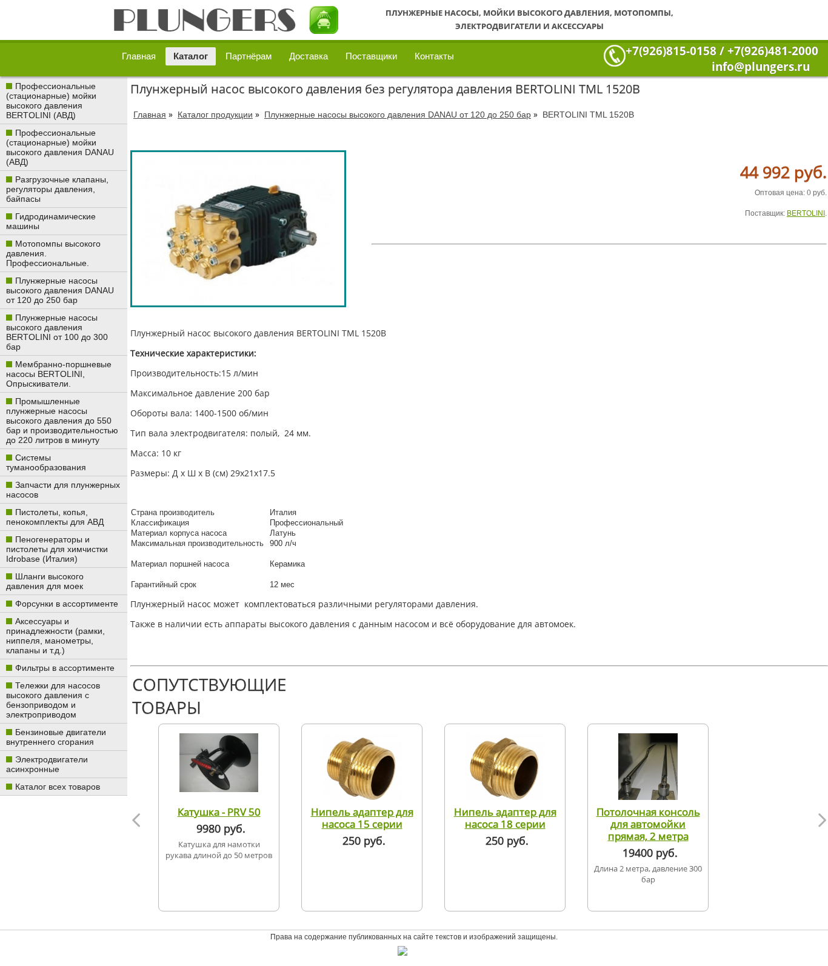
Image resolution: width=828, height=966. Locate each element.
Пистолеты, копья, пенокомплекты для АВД (55, 517)
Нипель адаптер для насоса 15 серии (362, 817)
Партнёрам (248, 56)
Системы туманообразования (46, 462)
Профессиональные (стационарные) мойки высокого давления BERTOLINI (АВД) (51, 100)
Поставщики (371, 56)
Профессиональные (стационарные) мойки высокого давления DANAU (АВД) (60, 147)
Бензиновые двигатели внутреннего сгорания (56, 737)
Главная (139, 56)
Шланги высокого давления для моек (45, 581)
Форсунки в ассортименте (66, 603)
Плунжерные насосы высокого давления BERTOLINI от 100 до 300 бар (57, 332)
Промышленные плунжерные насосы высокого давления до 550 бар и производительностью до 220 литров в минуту (62, 420)
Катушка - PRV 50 (219, 811)
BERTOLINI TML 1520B (588, 114)
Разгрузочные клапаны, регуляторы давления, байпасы (57, 189)
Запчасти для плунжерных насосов (63, 489)
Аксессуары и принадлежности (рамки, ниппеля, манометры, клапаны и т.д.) (55, 635)
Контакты (434, 56)
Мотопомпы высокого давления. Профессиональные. (53, 253)
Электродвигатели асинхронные (47, 764)
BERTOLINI (806, 213)
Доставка (308, 56)
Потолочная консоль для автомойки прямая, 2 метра (648, 823)
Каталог (190, 56)
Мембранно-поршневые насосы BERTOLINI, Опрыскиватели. (59, 373)
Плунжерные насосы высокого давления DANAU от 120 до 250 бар (60, 290)
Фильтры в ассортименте (65, 668)
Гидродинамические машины (51, 221)
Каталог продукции (215, 114)
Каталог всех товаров (57, 786)
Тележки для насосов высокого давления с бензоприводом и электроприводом (53, 700)
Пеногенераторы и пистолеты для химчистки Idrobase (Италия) (57, 549)
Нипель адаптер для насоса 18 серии (505, 817)
